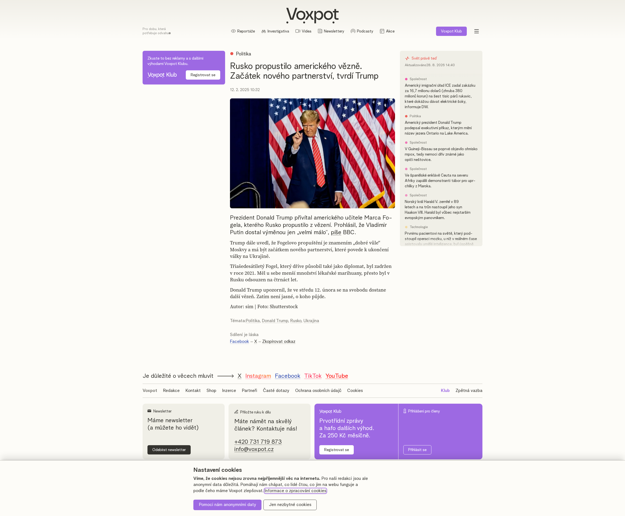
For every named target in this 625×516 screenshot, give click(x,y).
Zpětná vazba (469, 391)
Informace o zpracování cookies (295, 491)
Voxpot (150, 391)
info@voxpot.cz (254, 449)
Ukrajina (311, 321)
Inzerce (229, 391)
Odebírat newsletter (169, 450)
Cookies (355, 391)
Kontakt (193, 391)
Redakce (171, 391)
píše (336, 232)
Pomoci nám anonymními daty (227, 505)
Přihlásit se (417, 450)
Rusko (295, 321)
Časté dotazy (276, 391)
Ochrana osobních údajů (318, 391)
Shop (211, 391)
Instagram (258, 376)
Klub (451, 31)
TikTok (313, 376)
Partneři (249, 391)
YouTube (336, 376)
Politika (253, 321)
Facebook (239, 341)
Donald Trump (275, 321)
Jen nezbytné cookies (290, 505)
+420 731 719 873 (258, 442)
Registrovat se (203, 75)
